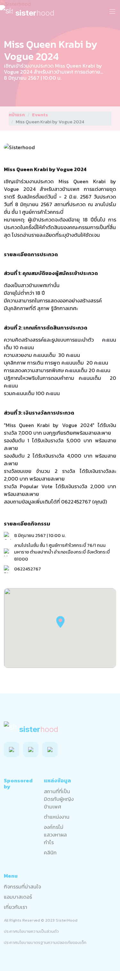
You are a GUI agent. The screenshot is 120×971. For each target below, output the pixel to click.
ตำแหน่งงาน (56, 817)
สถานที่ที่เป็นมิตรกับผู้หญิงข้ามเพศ (59, 798)
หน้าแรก (17, 115)
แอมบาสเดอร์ (18, 897)
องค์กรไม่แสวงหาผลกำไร (55, 834)
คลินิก (50, 852)
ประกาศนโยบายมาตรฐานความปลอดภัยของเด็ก (45, 942)
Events (40, 115)
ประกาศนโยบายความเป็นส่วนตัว (31, 931)
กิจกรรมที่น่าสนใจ (22, 886)
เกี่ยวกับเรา (15, 907)
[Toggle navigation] (112, 11)
